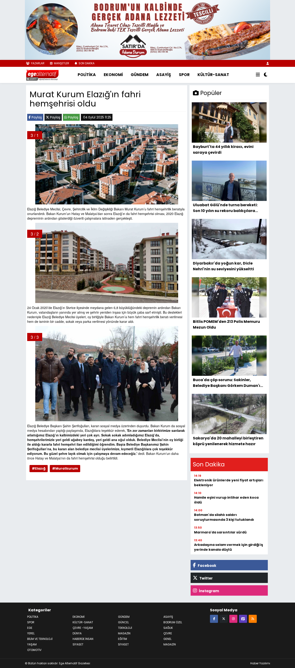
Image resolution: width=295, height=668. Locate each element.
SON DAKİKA (86, 63)
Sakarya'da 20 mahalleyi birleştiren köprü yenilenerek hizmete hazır (228, 441)
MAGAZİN (169, 644)
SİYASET (123, 644)
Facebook (206, 565)
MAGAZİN (124, 633)
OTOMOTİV (34, 650)
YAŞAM (32, 644)
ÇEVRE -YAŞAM (83, 628)
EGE (29, 628)
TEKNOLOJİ (125, 628)
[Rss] (253, 618)
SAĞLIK (168, 628)
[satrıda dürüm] (147, 29)
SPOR (184, 74)
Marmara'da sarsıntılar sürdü (220, 532)
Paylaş (36, 117)
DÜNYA (77, 633)
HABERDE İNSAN (83, 639)
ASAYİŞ (163, 74)
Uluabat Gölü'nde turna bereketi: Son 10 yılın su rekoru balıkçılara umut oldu (225, 207)
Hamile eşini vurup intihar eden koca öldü (226, 500)
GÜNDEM (139, 74)
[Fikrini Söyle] (243, 618)
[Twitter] (224, 618)
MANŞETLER (61, 63)
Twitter (206, 578)
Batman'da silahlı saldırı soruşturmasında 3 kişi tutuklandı (224, 517)
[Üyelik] (267, 63)
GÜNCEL (123, 622)
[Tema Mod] (265, 75)
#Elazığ (38, 468)
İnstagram (208, 591)
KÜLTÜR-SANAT (213, 74)
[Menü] (257, 75)
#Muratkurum (65, 468)
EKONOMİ (113, 74)
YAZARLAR (37, 63)
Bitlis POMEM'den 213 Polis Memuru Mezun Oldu (226, 324)
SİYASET (78, 644)
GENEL (167, 639)
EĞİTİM (122, 639)
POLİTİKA (87, 74)
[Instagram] (233, 618)
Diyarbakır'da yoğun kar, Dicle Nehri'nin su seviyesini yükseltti (223, 266)
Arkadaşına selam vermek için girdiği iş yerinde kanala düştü (228, 547)
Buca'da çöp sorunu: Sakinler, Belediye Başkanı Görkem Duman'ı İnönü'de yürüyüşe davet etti (226, 382)
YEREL (31, 633)
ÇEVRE (167, 633)
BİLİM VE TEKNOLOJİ (40, 639)
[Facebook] (214, 618)
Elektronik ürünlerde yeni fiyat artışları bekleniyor (228, 482)
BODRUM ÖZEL (172, 622)
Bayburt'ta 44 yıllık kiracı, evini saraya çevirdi (223, 149)
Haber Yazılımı (260, 663)
